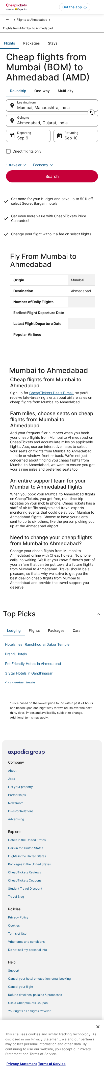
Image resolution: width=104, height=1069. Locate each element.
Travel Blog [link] (16, 896)
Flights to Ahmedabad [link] (32, 20)
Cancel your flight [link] (20, 987)
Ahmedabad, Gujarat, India (42, 122)
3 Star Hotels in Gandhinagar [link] (29, 673)
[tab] (9, 43)
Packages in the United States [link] (29, 864)
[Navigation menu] (95, 7)
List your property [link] (20, 787)
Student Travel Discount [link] (25, 888)
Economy (40, 165)
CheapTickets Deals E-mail (51, 393)
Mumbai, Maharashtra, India (43, 107)
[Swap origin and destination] (91, 112)
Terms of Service (52, 1064)
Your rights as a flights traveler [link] (29, 1011)
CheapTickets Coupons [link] (24, 880)
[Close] (97, 1026)
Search (52, 176)
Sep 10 (71, 137)
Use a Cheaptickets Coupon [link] (28, 1003)
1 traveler (13, 165)
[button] (52, 614)
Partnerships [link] (17, 795)
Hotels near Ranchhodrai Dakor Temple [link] (37, 644)
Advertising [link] (16, 819)
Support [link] (13, 970)
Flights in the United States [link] (27, 856)
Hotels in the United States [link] (27, 840)
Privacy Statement (22, 1064)
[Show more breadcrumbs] (7, 19)
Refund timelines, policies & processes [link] (35, 995)
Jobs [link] (11, 779)
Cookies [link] (14, 925)
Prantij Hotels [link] (16, 654)
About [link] (12, 770)
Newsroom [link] (15, 803)
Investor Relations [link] (20, 811)
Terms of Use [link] (17, 933)
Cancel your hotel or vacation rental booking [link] (39, 978)
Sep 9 (22, 137)
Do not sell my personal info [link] (27, 950)
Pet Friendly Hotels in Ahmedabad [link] (33, 663)
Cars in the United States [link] (25, 848)
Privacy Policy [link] (18, 917)
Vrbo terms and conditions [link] (26, 942)
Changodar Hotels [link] (20, 683)
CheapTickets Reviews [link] (24, 872)
